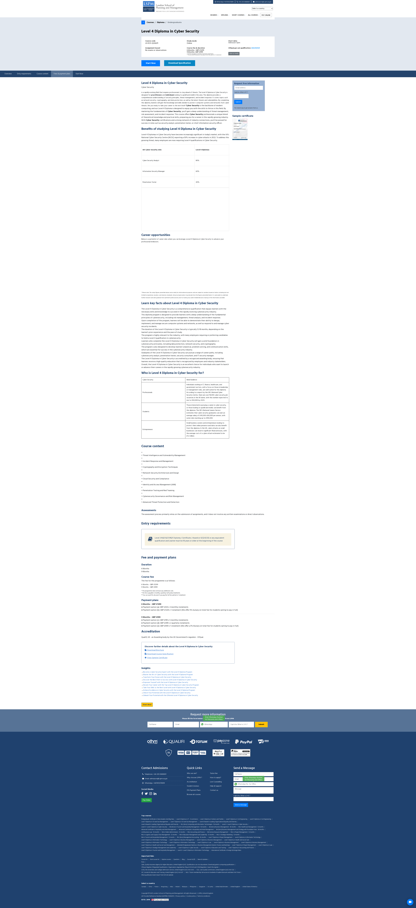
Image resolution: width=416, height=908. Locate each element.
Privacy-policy (180, 896)
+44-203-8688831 (244, 2)
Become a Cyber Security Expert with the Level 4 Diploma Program (167, 672)
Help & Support (215, 786)
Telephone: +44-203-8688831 (155, 774)
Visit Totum (237, 872)
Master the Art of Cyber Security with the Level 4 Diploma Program (168, 674)
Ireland (177, 887)
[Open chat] (410, 902)
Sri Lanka (210, 887)
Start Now (151, 63)
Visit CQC (231, 870)
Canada (143, 887)
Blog (183, 859)
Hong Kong (164, 887)
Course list (144, 859)
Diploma (224, 15)
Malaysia (184, 887)
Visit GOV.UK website (167, 875)
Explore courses (166, 859)
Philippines (193, 887)
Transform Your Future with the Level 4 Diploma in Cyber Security (167, 677)
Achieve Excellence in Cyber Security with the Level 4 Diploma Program (169, 690)
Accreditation (192, 781)
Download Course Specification (160, 654)
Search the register (213, 867)
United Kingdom (235, 887)
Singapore (202, 887)
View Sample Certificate (157, 657)
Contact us (214, 790)
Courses (150, 22)
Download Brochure (155, 650)
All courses (253, 15)
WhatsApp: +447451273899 (155, 783)
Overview (8, 73)
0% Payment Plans (193, 790)
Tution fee (214, 773)
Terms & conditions (203, 896)
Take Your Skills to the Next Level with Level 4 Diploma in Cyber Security (169, 687)
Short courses (238, 15)
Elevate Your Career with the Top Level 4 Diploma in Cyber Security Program (171, 685)
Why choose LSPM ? (194, 777)
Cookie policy (191, 896)
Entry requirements (24, 73)
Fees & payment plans (62, 73)
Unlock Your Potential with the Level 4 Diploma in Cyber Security (166, 692)
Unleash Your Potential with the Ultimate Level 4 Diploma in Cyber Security (170, 695)
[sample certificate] (240, 129)
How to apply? (215, 777)
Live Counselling (216, 781)
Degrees (213, 15)
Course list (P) (191, 859)
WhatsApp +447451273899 (225, 2)
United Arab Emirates (221, 887)
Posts (142, 862)
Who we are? (192, 773)
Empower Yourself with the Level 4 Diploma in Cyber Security (165, 682)
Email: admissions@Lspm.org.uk (156, 778)
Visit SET (180, 872)
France (156, 887)
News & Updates (203, 859)
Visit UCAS (191, 870)
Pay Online (266, 15)
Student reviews (193, 786)
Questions (176, 859)
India (171, 887)
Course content (42, 73)
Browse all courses (194, 794)
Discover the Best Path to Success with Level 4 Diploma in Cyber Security (170, 679)
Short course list (154, 859)
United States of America (249, 887)
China (150, 887)
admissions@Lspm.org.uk (263, 2)
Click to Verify (234, 53)
